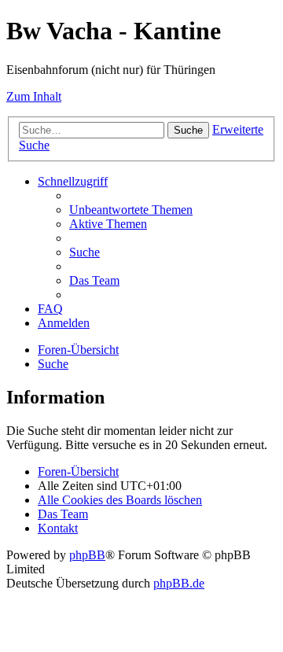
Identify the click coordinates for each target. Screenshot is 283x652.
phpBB (87, 555)
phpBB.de (178, 583)
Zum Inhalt (33, 96)
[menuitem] (131, 209)
